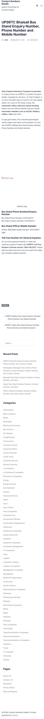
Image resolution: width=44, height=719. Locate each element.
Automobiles (8, 410)
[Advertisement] (22, 67)
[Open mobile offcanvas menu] (41, 5)
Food (5, 504)
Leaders (6, 558)
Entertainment (9, 488)
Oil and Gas (7, 582)
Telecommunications (11, 636)
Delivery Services (10, 464)
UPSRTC (5, 305)
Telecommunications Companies (16, 640)
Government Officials (11, 519)
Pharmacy (7, 593)
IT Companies (8, 550)
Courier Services (10, 453)
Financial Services (10, 496)
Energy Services (9, 484)
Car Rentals (7, 433)
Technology (8, 628)
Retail (5, 613)
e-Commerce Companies (13, 472)
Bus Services (32, 40)
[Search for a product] (37, 5)
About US (7, 676)
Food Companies (10, 511)
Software (7, 621)
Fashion (6, 492)
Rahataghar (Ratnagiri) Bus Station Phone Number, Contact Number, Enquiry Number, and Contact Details (20, 371)
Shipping (6, 617)
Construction (8, 441)
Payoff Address (9, 585)
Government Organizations (14, 523)
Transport (7, 644)
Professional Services (12, 597)
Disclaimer (7, 684)
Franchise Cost (9, 515)
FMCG (5, 500)
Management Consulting (13, 570)
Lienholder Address (11, 562)
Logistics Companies (11, 566)
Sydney (15, 715)
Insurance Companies (12, 543)
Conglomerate (9, 437)
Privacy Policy (9, 688)
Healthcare (7, 527)
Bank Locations (9, 414)
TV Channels (8, 652)
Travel (5, 648)
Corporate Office (10, 449)
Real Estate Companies (12, 605)
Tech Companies (10, 625)
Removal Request (10, 691)
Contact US (8, 680)
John (6, 40)
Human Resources (10, 535)
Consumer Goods (10, 445)
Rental (5, 609)
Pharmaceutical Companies (14, 589)
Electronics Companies (12, 476)
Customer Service (10, 461)
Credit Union (8, 457)
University (7, 656)
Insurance (7, 539)
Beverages (7, 421)
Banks (5, 418)
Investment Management (13, 546)
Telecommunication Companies (16, 632)
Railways (6, 601)
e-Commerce (8, 468)
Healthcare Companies (12, 531)
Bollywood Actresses (11, 425)
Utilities (6, 660)
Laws (5, 554)
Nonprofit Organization (12, 578)
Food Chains (8, 507)
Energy (6, 480)
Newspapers (8, 574)
